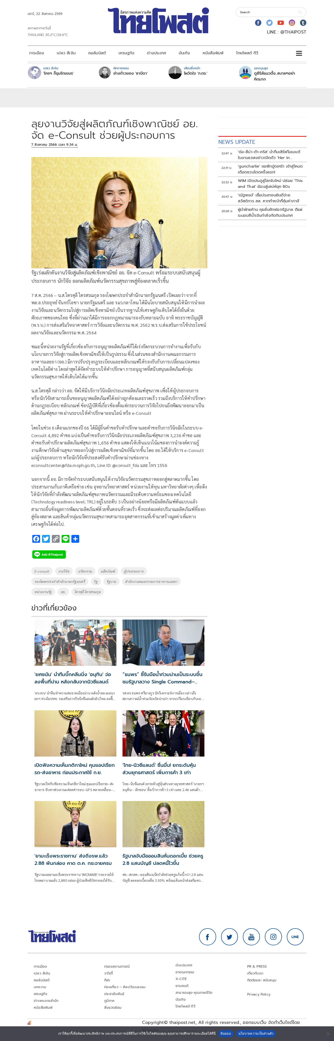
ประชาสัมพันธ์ (114, 993)
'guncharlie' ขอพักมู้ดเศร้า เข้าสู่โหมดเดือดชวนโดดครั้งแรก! (270, 169)
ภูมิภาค (109, 1000)
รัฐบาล (111, 581)
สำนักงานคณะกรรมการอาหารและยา (151, 581)
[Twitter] (269, 23)
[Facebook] (258, 23)
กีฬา (107, 980)
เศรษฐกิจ (126, 53)
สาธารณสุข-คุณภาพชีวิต (194, 992)
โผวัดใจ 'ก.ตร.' (195, 73)
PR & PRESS (257, 966)
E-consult (41, 571)
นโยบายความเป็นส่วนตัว (256, 1033)
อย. (63, 591)
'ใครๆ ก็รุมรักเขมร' (58, 73)
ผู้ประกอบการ (134, 571)
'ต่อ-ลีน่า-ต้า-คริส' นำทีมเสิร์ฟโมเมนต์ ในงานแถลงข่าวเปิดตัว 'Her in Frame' (269, 155)
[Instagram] (292, 23)
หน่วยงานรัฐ (43, 591)
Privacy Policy (259, 994)
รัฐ (96, 581)
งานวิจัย (63, 571)
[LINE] (295, 937)
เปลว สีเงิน (66, 53)
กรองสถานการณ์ (117, 966)
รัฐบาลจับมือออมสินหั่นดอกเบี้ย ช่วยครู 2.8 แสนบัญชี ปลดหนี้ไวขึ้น (162, 859)
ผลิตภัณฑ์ (108, 571)
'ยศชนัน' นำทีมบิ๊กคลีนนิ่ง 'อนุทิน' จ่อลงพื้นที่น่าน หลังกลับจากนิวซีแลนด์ (72, 678)
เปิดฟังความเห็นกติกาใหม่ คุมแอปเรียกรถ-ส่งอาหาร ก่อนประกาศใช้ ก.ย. (74, 768)
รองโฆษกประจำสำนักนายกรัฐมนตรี (59, 581)
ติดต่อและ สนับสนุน (262, 980)
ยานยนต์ (182, 985)
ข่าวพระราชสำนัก (46, 1000)
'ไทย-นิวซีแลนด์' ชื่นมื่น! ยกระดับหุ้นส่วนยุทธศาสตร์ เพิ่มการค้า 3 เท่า (159, 768)
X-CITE (181, 979)
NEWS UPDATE (236, 142)
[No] (327, 1033)
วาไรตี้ (108, 973)
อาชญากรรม (185, 972)
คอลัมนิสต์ (97, 53)
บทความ (40, 987)
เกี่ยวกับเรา (255, 973)
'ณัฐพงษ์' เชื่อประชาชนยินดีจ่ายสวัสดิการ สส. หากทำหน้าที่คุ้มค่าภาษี (269, 198)
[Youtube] (280, 23)
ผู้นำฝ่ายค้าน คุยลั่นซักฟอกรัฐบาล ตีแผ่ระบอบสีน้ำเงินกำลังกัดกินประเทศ (270, 212)
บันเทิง (184, 53)
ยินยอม (226, 1033)
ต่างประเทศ (156, 53)
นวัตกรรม (85, 571)
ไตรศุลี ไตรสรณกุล (88, 591)
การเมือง (36, 53)
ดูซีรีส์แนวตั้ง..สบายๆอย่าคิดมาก (274, 76)
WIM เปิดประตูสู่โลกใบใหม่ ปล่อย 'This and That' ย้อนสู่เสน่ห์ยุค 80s (270, 184)
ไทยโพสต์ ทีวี (247, 53)
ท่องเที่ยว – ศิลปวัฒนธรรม (125, 987)
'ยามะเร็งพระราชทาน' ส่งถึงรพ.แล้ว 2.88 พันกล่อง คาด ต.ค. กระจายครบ (73, 859)
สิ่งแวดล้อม (113, 1007)
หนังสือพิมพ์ (213, 53)
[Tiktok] (303, 23)
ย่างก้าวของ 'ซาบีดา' (130, 73)
